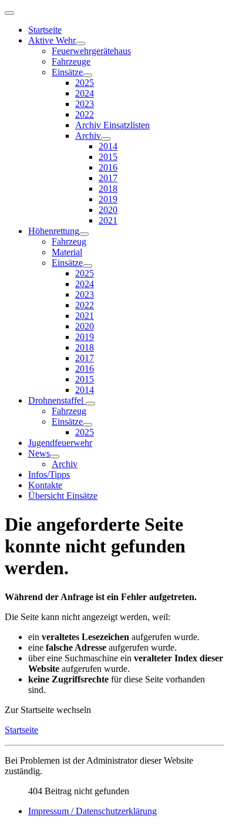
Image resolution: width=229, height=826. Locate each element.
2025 (84, 83)
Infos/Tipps (49, 474)
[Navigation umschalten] (9, 13)
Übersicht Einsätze (62, 496)
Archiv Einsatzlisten (112, 125)
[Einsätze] (87, 75)
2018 (108, 189)
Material (67, 252)
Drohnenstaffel (57, 400)
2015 (108, 157)
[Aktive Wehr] (80, 43)
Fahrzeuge (71, 61)
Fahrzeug (69, 242)
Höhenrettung (53, 231)
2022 (84, 114)
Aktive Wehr (52, 40)
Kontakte (45, 485)
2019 (108, 199)
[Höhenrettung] (84, 234)
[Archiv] (105, 139)
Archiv (88, 136)
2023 (84, 104)
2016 (108, 167)
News (39, 453)
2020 (108, 210)
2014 (108, 146)
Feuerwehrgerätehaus (91, 51)
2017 (108, 178)
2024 (84, 93)
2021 (108, 220)
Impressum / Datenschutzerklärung (92, 811)
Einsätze (67, 72)
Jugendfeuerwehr (60, 443)
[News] (54, 456)
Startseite (45, 30)
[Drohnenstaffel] (90, 403)
